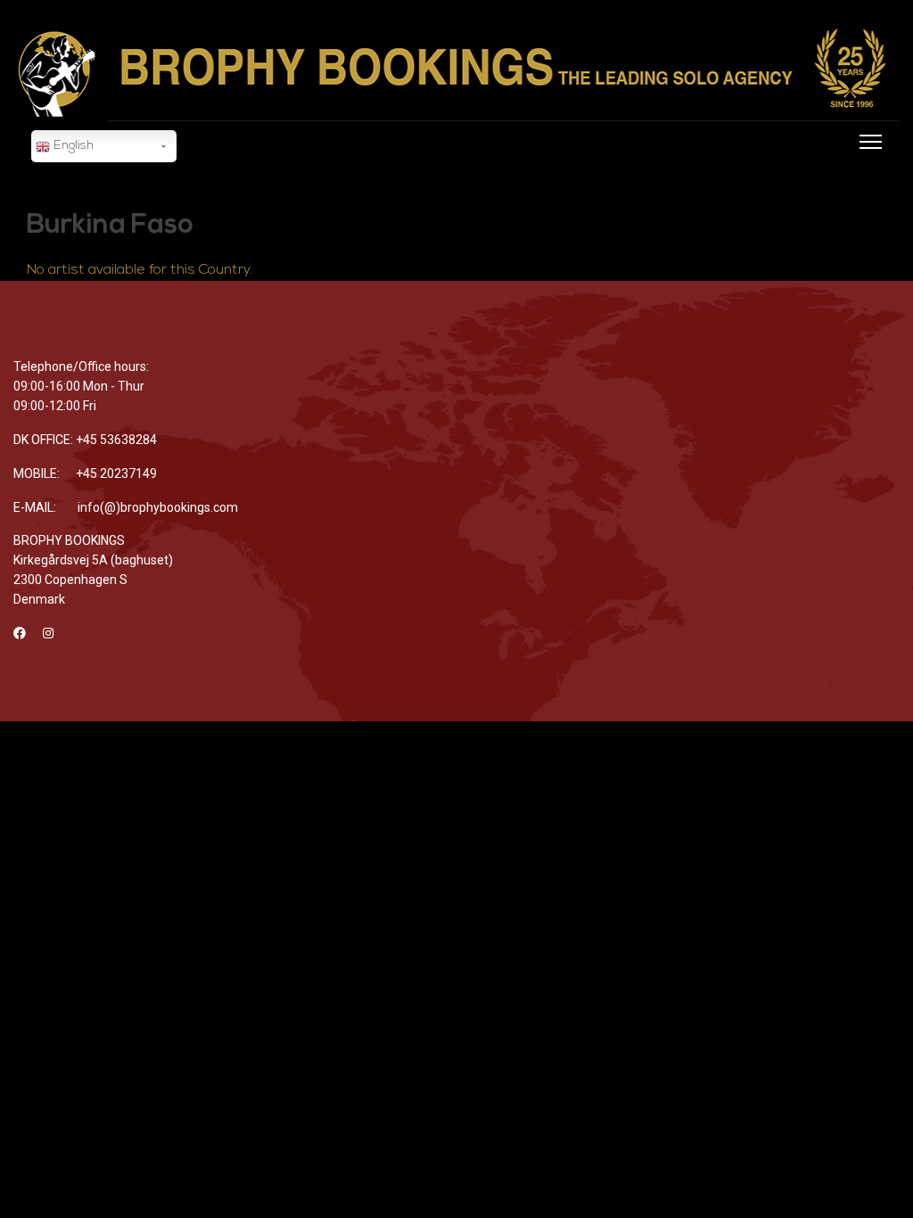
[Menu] (867, 166)
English (72, 146)
